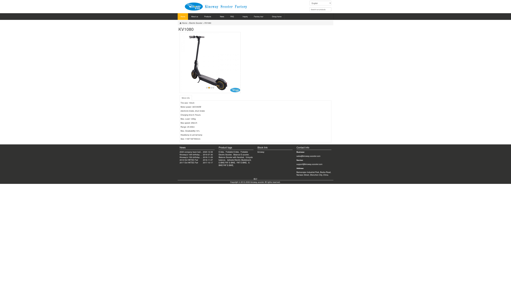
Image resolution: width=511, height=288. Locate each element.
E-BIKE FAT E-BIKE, (227, 162)
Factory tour (258, 16)
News (222, 16)
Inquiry (245, 16)
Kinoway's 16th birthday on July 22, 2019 (191, 154)
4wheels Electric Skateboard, (239, 160)
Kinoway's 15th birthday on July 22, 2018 (191, 157)
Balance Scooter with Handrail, (231, 157)
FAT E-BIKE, (242, 162)
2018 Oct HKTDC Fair (189, 160)
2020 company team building (191, 152)
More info (186, 98)
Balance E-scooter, (241, 154)
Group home (276, 16)
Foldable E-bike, (232, 152)
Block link (262, 147)
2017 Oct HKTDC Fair (189, 162)
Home (183, 16)
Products (207, 16)
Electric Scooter (196, 23)
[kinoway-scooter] (221, 5)
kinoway (260, 152)
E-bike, (221, 152)
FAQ (232, 16)
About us (194, 16)
